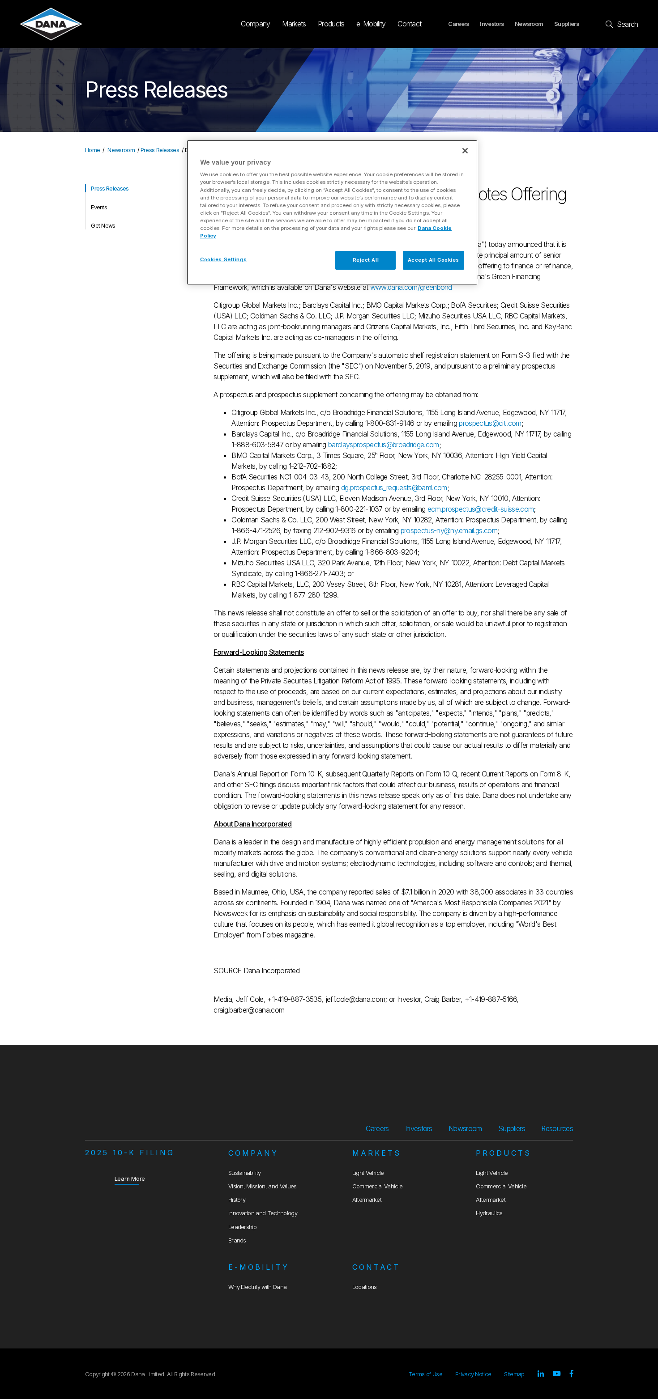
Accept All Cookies (433, 260)
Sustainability (244, 1173)
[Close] (465, 151)
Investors (492, 24)
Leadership (242, 1227)
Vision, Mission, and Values (262, 1186)
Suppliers (566, 24)
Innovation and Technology (262, 1213)
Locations (364, 1287)
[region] (332, 212)
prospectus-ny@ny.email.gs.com (449, 530)
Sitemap (514, 1374)
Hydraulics (489, 1213)
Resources (557, 1128)
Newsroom (529, 24)
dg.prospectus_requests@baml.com (394, 487)
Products (331, 23)
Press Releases (160, 150)
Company (255, 23)
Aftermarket (367, 1199)
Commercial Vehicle (377, 1186)
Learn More (130, 1178)
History (236, 1199)
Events (99, 207)
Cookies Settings (223, 259)
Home (92, 150)
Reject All (366, 260)
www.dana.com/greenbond (411, 287)
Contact (409, 23)
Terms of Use (425, 1374)
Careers (458, 24)
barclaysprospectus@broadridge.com (383, 444)
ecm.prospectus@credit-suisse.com (480, 508)
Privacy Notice (473, 1374)
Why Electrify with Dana (257, 1287)
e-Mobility (370, 23)
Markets (294, 23)
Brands (237, 1240)
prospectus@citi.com (490, 423)
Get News (103, 225)
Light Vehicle (368, 1173)
